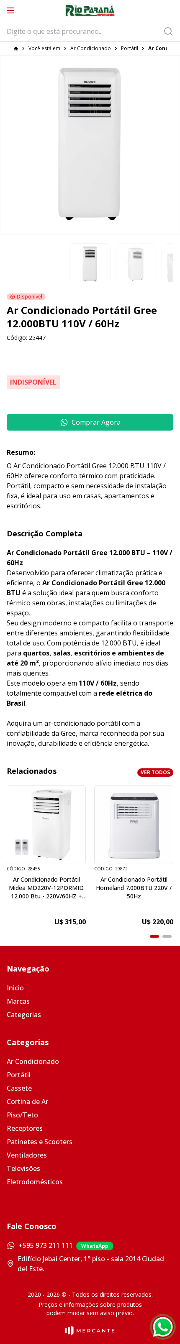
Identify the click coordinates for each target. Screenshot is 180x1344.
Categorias (24, 1014)
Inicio (15, 987)
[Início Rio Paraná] (90, 10)
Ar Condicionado (90, 48)
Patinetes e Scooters (39, 1141)
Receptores (25, 1128)
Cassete (19, 1088)
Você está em (44, 48)
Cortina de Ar (27, 1101)
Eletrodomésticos (35, 1181)
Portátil (129, 48)
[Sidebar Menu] (10, 10)
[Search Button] (171, 31)
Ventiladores (27, 1155)
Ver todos (155, 772)
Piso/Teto (22, 1115)
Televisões (23, 1168)
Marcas (18, 1001)
